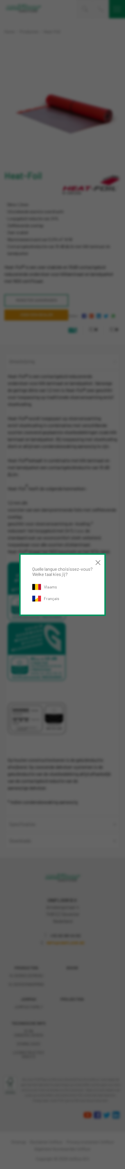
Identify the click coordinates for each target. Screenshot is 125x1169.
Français (51, 598)
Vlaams (50, 586)
